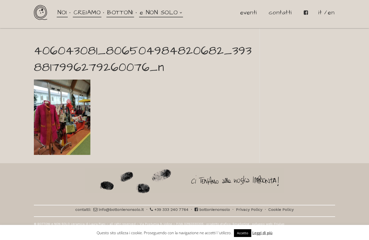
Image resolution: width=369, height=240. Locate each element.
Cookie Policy (281, 209)
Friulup (279, 224)
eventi (248, 12)
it (320, 12)
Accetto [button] (242, 233)
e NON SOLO (159, 12)
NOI (62, 12)
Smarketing (240, 224)
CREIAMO (87, 12)
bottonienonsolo (214, 209)
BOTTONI (120, 12)
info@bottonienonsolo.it (120, 209)
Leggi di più (262, 232)
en (331, 12)
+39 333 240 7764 (171, 209)
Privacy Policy (249, 209)
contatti (280, 12)
